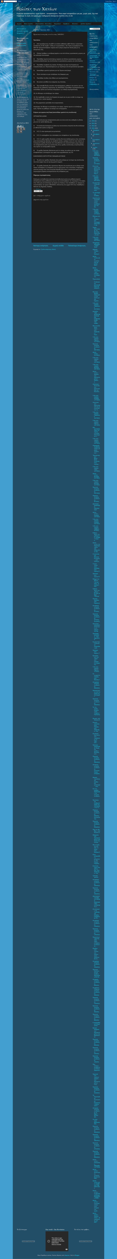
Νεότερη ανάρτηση (40, 246)
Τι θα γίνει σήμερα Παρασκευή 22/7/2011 (96, 306)
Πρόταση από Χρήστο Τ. (96, 652)
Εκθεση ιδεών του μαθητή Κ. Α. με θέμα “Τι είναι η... (96, 536)
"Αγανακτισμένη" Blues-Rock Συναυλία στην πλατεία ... (96, 460)
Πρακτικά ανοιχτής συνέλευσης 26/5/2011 (96, 1154)
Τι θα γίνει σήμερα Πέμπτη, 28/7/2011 (96, 178)
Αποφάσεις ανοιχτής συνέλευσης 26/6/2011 (96, 685)
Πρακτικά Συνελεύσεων (93, 61)
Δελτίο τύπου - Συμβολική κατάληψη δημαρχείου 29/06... (96, 1194)
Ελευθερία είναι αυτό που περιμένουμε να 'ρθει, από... (96, 738)
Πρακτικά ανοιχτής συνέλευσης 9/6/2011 (96, 1009)
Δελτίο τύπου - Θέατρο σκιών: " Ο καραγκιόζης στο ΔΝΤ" (96, 1218)
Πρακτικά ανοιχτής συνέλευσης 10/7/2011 (96, 490)
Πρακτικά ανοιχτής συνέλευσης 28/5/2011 (96, 1137)
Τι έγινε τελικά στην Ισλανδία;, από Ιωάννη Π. (96, 567)
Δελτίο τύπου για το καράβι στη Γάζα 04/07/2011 (96, 1184)
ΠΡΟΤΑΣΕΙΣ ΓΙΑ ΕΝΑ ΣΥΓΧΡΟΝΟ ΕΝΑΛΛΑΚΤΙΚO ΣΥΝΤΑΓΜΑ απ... (96, 901)
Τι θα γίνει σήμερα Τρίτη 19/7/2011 (96, 360)
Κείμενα (92, 49)
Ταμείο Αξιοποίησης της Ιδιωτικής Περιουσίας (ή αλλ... (96, 231)
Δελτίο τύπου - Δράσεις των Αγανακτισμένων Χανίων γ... (96, 376)
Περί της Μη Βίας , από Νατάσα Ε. (96, 831)
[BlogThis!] (36, 191)
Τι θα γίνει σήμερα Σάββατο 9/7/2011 (96, 528)
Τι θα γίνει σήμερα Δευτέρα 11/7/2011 (96, 483)
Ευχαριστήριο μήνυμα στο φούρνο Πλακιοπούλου (96, 186)
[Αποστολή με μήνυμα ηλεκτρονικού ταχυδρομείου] (35, 191)
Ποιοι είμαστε (28, 24)
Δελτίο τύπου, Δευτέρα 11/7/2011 (96, 476)
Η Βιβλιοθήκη (93, 84)
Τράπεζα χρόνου (95, 876)
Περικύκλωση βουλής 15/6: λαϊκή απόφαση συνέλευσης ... (96, 941)
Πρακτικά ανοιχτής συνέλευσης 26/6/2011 (96, 701)
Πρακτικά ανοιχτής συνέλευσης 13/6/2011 (96, 931)
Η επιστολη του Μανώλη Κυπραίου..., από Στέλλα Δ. (96, 557)
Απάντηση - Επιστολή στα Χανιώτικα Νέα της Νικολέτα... (96, 388)
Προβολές (66, 24)
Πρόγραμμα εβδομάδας (93, 74)
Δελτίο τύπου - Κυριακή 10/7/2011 (96, 515)
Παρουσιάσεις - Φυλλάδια (43, 24)
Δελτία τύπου (93, 69)
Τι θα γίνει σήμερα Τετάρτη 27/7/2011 (96, 212)
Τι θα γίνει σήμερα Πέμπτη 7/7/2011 (96, 669)
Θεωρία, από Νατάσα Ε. (96, 719)
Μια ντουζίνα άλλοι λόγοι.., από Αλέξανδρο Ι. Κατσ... (96, 330)
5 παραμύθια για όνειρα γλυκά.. (96, 1024)
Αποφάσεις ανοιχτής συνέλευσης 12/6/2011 (96, 964)
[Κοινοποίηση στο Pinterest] (42, 191)
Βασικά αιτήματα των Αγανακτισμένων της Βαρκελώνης (96, 1032)
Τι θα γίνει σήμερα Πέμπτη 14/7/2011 (96, 423)
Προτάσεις (93, 71)
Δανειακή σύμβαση (22, 31)
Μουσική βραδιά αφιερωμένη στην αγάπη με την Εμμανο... (96, 296)
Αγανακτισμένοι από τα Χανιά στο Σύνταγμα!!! (96, 693)
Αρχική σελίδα (58, 246)
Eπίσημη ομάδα (21, 43)
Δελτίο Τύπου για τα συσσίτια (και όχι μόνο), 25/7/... (96, 261)
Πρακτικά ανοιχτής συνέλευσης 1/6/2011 (96, 1059)
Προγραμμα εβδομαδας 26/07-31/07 (96, 245)
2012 (93, 125)
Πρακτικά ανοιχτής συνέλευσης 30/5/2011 (96, 1129)
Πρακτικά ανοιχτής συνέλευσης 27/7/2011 (96, 160)
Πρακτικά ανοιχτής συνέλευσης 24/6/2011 (96, 759)
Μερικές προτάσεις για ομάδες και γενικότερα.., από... (96, 782)
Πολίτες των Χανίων (36, 9)
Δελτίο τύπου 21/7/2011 (96, 354)
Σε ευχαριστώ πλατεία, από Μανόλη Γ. (96, 676)
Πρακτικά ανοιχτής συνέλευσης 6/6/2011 (96, 1042)
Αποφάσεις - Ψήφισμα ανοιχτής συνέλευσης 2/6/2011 (96, 991)
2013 (93, 123)
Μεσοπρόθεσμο (21, 29)
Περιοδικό (57, 24)
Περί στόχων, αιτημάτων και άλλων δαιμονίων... (96, 1068)
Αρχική (19, 24)
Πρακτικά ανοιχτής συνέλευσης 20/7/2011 (96, 347)
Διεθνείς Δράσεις (86, 24)
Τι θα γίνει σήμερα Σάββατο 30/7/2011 (96, 153)
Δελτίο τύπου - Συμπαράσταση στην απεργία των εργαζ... (96, 1205)
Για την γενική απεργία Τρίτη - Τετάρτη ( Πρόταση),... (96, 711)
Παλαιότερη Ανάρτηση (76, 246)
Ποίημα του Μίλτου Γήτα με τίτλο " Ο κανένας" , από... (96, 582)
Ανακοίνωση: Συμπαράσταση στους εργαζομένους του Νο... (96, 202)
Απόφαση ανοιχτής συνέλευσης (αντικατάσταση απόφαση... (96, 770)
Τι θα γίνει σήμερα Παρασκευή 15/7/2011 (96, 415)
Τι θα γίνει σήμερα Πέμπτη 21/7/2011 (96, 339)
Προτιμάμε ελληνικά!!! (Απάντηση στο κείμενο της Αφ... (96, 627)
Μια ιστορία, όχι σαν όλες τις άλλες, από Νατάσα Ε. (96, 848)
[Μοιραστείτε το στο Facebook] (40, 191)
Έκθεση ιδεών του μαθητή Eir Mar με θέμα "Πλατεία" (96, 592)
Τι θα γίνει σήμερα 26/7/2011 (96, 239)
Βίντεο (91, 82)
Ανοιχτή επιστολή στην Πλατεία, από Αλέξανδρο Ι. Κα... (96, 727)
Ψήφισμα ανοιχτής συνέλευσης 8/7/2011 (96, 498)
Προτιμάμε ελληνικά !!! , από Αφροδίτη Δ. (96, 636)
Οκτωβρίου (96, 134)
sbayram (67, 1255)
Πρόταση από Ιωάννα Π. (96, 575)
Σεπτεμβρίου (96, 139)
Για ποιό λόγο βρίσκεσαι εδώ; (96, 1122)
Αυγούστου (96, 143)
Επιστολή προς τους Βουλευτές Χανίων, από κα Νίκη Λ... (96, 169)
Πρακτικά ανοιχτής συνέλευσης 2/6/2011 (96, 1050)
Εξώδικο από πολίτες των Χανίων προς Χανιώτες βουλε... (96, 953)
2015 (93, 121)
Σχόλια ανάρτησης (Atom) (48, 249)
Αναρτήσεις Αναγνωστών (93, 52)
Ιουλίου (95, 147)
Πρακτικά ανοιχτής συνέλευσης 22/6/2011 (96, 824)
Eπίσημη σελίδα (21, 45)
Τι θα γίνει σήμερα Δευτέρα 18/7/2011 (96, 367)
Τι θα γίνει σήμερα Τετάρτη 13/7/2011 (96, 441)
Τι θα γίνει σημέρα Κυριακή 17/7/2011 (96, 398)
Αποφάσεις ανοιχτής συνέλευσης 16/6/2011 (96, 882)
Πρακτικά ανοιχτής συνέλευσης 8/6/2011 (96, 1017)
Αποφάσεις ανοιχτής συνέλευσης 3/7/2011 (96, 608)
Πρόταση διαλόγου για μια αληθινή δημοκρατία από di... (96, 973)
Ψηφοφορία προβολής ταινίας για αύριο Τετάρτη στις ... (96, 449)
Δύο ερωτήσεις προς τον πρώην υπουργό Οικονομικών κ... (96, 432)
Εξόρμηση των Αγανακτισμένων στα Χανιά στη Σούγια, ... (96, 838)
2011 (93, 128)
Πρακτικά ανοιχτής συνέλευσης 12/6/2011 (96, 1000)
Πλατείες (75, 24)
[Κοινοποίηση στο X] (38, 191)
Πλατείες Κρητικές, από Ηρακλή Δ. (96, 601)
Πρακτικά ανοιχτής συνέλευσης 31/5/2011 (96, 1090)
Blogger (77, 1255)
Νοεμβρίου (96, 130)
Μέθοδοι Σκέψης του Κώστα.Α (96, 252)
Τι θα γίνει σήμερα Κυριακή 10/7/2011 (96, 521)
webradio (92, 80)
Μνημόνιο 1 (20, 33)
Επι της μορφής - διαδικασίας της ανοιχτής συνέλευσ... (96, 793)
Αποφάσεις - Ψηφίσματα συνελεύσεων (93, 66)
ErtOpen (92, 77)
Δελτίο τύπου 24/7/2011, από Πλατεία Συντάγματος (96, 272)
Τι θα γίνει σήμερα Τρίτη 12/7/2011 (96, 469)
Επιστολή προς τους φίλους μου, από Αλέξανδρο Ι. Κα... (96, 869)
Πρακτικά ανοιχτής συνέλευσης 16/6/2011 (96, 891)
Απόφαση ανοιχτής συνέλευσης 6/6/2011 (96, 982)
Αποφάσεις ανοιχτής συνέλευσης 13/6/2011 (96, 923)
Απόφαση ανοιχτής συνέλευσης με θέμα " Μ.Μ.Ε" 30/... (96, 1112)
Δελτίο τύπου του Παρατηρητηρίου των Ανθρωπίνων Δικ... (96, 547)
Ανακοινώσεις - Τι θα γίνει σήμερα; (95, 56)
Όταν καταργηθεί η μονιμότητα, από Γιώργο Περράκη (96, 859)
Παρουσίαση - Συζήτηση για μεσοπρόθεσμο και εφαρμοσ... (96, 284)
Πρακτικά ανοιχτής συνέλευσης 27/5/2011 (96, 1146)
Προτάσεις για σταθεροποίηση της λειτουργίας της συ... (96, 803)
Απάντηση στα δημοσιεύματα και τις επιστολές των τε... (96, 406)
